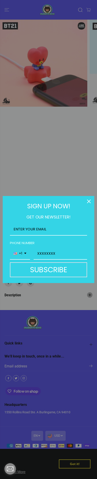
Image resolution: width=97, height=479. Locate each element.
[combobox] (20, 254)
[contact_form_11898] (10, 469)
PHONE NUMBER (22, 243)
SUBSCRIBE (48, 270)
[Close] (88, 201)
